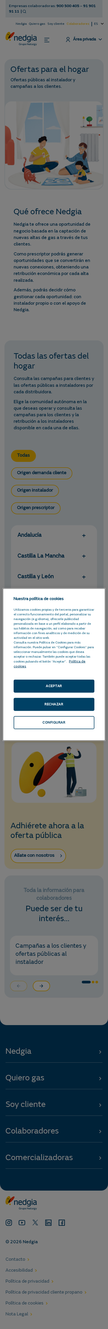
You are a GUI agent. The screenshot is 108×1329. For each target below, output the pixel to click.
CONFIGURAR (53, 722)
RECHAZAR (54, 704)
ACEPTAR (54, 686)
